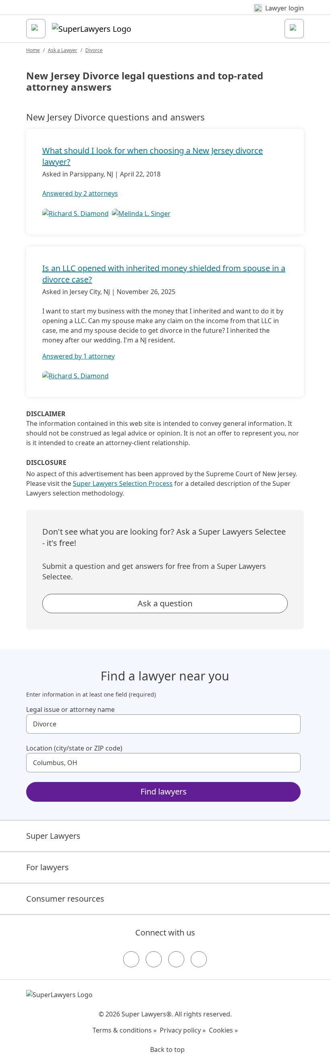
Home (33, 50)
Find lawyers (163, 791)
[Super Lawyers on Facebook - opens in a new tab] (131, 959)
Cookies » (223, 1030)
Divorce (94, 50)
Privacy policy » (183, 1030)
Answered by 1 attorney (78, 356)
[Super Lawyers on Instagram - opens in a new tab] (154, 959)
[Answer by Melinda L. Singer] (141, 213)
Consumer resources (65, 898)
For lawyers (47, 867)
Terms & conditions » (125, 1030)
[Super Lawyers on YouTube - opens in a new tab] (176, 959)
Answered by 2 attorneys (80, 193)
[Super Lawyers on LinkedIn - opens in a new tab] (199, 959)
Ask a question (165, 603)
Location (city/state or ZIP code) (74, 748)
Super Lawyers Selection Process (123, 483)
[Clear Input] (291, 724)
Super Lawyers (53, 835)
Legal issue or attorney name (70, 709)
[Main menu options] (35, 28)
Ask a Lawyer (62, 50)
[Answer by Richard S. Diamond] (75, 213)
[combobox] (163, 724)
